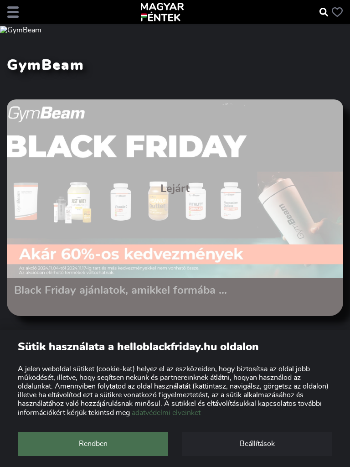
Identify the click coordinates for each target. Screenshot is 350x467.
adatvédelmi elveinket (166, 412)
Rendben (93, 443)
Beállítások (257, 443)
